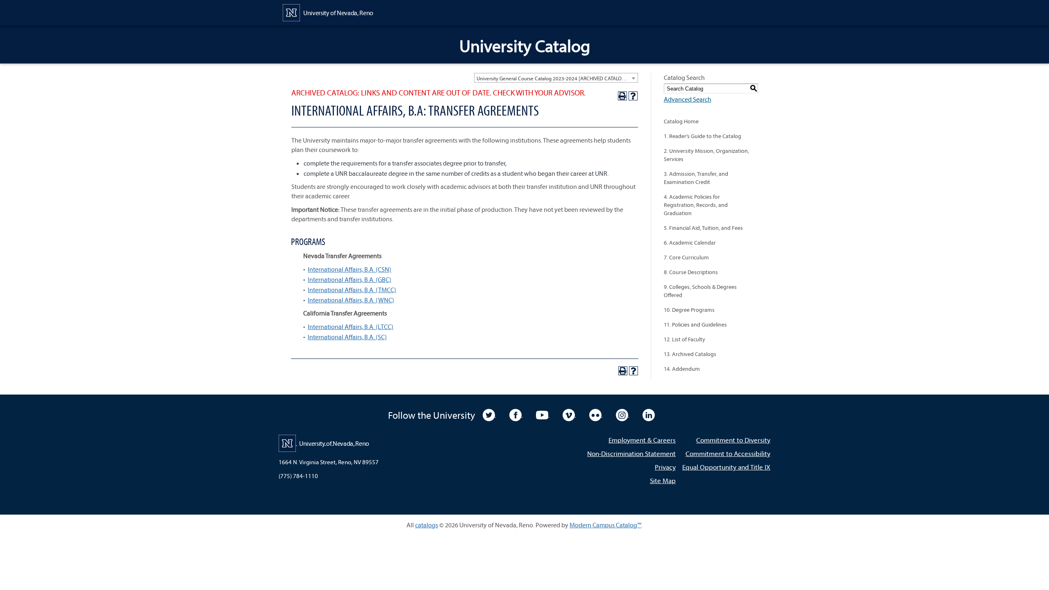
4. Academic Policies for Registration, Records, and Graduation (696, 205)
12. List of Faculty (684, 339)
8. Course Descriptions (691, 272)
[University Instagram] (622, 414)
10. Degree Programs (689, 309)
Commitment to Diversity (733, 440)
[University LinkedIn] (649, 414)
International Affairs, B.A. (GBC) (349, 279)
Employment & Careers (642, 440)
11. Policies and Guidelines (695, 324)
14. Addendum (682, 368)
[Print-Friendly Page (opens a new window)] (622, 95)
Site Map (663, 480)
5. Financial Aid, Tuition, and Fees (703, 227)
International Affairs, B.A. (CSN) (349, 269)
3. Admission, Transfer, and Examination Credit (696, 178)
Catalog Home (681, 121)
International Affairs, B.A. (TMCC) (352, 290)
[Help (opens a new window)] (633, 95)
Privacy (665, 467)
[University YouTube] (542, 414)
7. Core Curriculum (686, 257)
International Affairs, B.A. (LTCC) (350, 326)
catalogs (426, 525)
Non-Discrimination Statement (631, 453)
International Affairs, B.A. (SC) (347, 337)
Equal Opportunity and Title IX (726, 467)
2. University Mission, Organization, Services (706, 155)
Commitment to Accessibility (728, 453)
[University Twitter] (489, 414)
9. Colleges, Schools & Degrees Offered (700, 291)
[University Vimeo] (569, 414)
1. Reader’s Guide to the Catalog (702, 136)
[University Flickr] (596, 414)
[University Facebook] (516, 414)
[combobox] (556, 78)
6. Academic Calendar (690, 242)
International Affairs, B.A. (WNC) (351, 300)
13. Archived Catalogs (690, 354)
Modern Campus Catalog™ (605, 525)
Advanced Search (687, 99)
